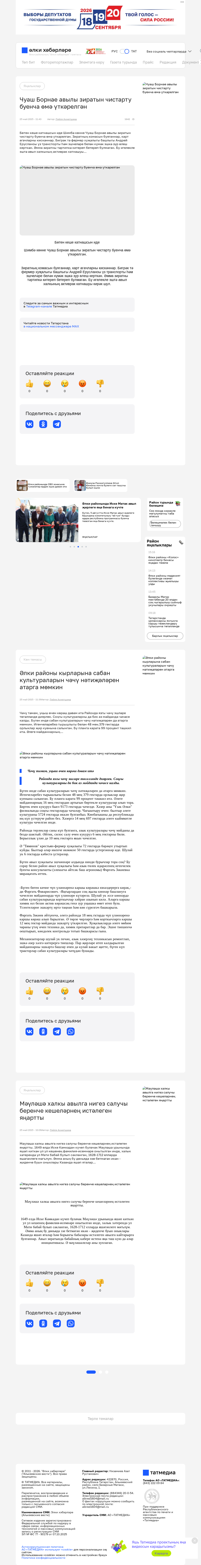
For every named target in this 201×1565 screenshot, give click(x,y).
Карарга (161, 1553)
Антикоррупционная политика (42, 1546)
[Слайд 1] (70, 546)
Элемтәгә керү (91, 62)
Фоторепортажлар (57, 62)
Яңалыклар (32, 86)
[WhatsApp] (71, 1031)
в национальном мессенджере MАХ (51, 326)
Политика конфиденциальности (43, 1557)
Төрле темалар (100, 1418)
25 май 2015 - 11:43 (30, 119)
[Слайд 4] (82, 546)
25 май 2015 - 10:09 (31, 1130)
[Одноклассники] (43, 424)
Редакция (168, 62)
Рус (114, 51)
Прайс (148, 62)
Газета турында (123, 62)
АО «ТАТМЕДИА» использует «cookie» (47, 1549)
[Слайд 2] (74, 546)
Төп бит (28, 62)
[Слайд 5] (86, 546)
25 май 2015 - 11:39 (30, 699)
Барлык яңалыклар (165, 635)
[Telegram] (57, 424)
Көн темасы (33, 659)
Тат (134, 51)
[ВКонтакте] (29, 424)
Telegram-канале (39, 306)
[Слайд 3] (78, 546)
